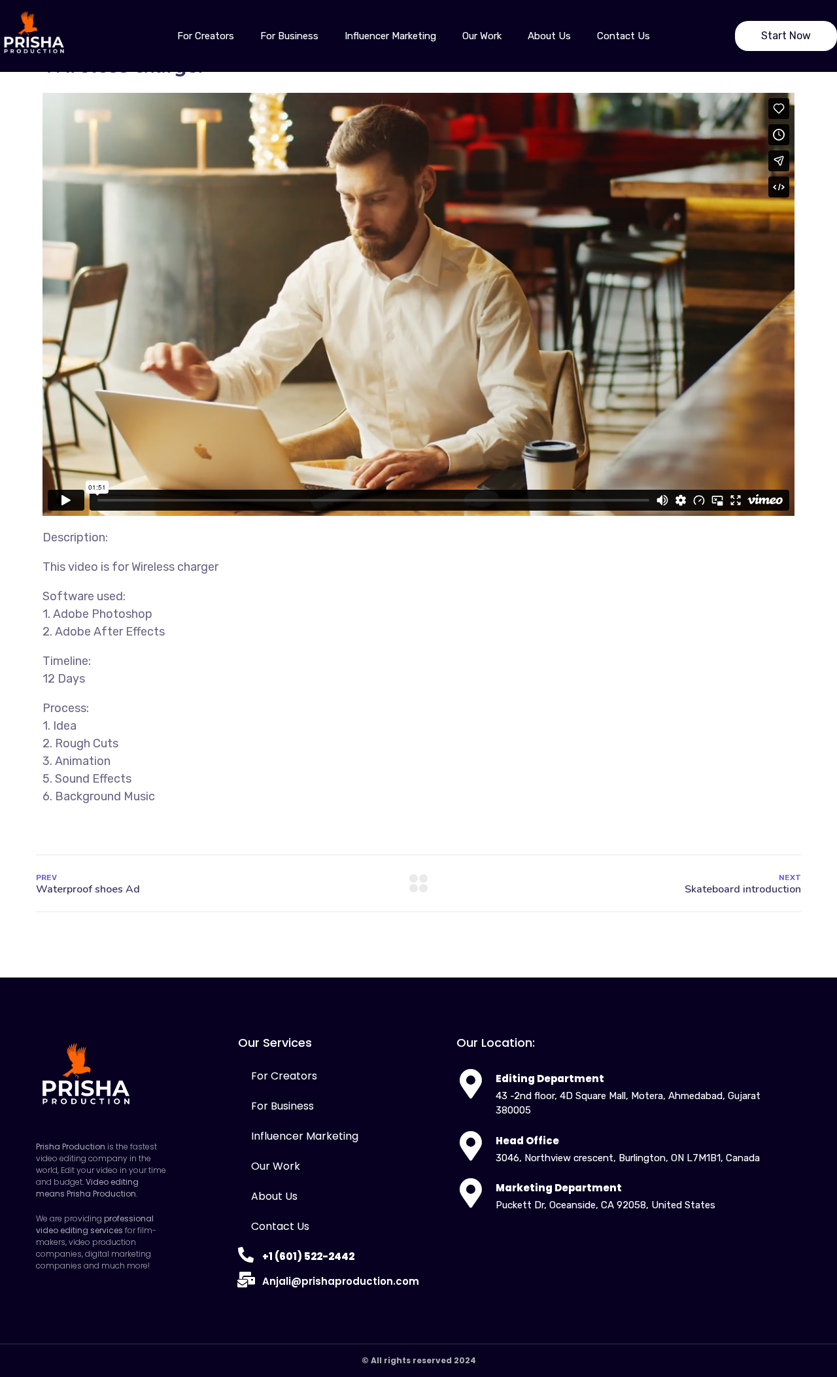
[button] (786, 36)
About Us (549, 36)
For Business (289, 36)
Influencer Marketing (390, 36)
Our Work (482, 36)
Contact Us (623, 36)
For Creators (205, 36)
